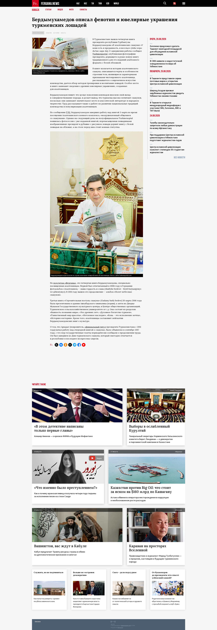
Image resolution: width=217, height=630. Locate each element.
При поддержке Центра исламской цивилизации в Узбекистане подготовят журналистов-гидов (167, 137)
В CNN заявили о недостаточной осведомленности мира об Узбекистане (166, 64)
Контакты (38, 621)
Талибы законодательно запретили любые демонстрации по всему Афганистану (166, 125)
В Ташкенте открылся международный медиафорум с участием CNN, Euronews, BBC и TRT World (165, 106)
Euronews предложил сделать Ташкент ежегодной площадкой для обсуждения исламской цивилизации (166, 50)
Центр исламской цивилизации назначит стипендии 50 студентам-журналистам (167, 150)
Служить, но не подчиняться (48, 572)
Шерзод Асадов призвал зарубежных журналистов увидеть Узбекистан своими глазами (167, 93)
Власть (63, 33)
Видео (60, 9)
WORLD (116, 3)
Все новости (179, 157)
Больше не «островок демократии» (83, 573)
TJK (92, 3)
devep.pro (120, 627)
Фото (71, 9)
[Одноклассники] (65, 345)
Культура (49, 33)
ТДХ (68, 112)
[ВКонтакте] (61, 345)
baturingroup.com (126, 625)
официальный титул (95, 327)
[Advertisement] (108, 366)
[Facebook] (79, 345)
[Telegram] (74, 345)
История (56, 33)
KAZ (78, 3)
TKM (100, 3)
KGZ (85, 3)
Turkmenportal (100, 54)
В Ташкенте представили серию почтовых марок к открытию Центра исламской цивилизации (166, 81)
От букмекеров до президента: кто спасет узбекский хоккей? (165, 575)
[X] (56, 345)
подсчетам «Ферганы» (64, 283)
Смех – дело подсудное (124, 572)
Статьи (48, 9)
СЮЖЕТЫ (83, 9)
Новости (35, 9)
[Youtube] (83, 345)
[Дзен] (70, 345)
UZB (107, 3)
